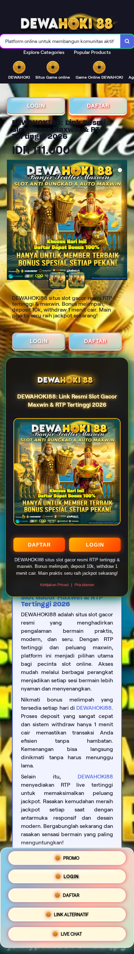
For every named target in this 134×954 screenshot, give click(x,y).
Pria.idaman (84, 585)
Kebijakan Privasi (54, 585)
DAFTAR (39, 545)
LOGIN (95, 545)
